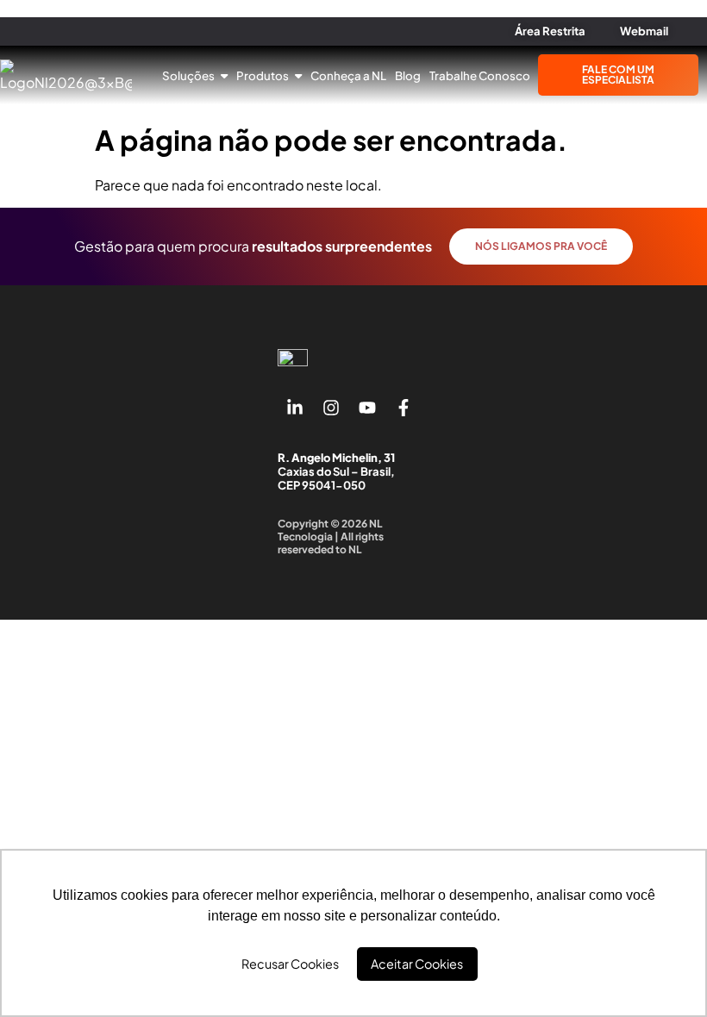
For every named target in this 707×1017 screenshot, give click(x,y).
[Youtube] (367, 407)
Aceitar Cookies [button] (417, 963)
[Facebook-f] (403, 407)
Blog (408, 75)
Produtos (263, 75)
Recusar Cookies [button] (290, 963)
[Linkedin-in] (295, 407)
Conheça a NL (348, 75)
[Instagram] (331, 407)
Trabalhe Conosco (479, 75)
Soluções (189, 75)
